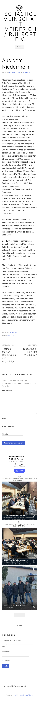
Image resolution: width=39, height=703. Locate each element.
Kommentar (7, 390)
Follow (21, 470)
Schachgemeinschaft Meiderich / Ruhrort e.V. (20, 26)
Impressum (6, 686)
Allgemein (12, 332)
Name (5, 418)
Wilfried (26, 72)
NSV (8, 335)
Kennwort (6, 652)
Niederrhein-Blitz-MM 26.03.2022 (30, 350)
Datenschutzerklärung (20, 686)
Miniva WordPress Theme (24, 695)
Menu (20, 47)
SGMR (13, 335)
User (4, 646)
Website (5, 434)
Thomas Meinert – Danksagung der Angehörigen (9, 353)
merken (6, 660)
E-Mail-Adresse (8, 426)
